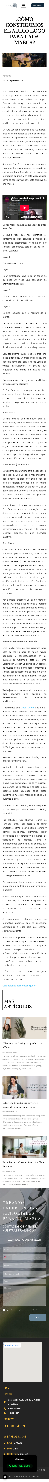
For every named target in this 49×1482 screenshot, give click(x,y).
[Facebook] (6, 1426)
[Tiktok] (18, 1426)
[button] (23, 5)
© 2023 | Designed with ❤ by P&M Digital (25, 1476)
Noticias (6, 75)
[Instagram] (12, 1426)
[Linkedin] (24, 1426)
